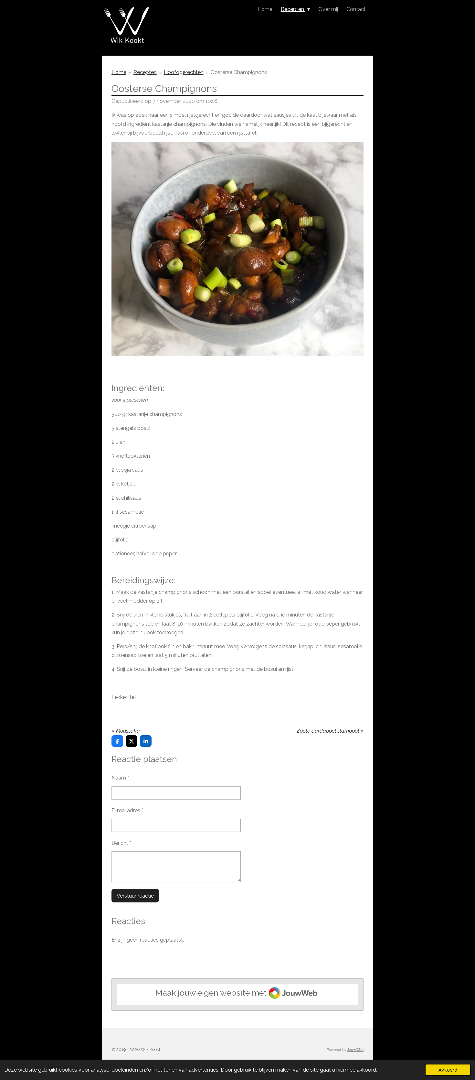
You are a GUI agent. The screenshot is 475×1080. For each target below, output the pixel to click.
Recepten (145, 72)
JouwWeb (355, 1050)
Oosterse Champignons (238, 72)
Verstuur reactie (135, 896)
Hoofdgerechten (184, 72)
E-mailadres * (127, 810)
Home (118, 72)
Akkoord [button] (447, 1070)
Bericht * (121, 843)
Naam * (120, 778)
